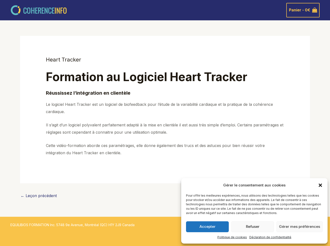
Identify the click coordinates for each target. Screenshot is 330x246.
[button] (320, 185)
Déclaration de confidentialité (270, 237)
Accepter (207, 226)
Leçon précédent (39, 195)
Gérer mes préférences (299, 226)
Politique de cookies (232, 237)
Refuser (252, 226)
